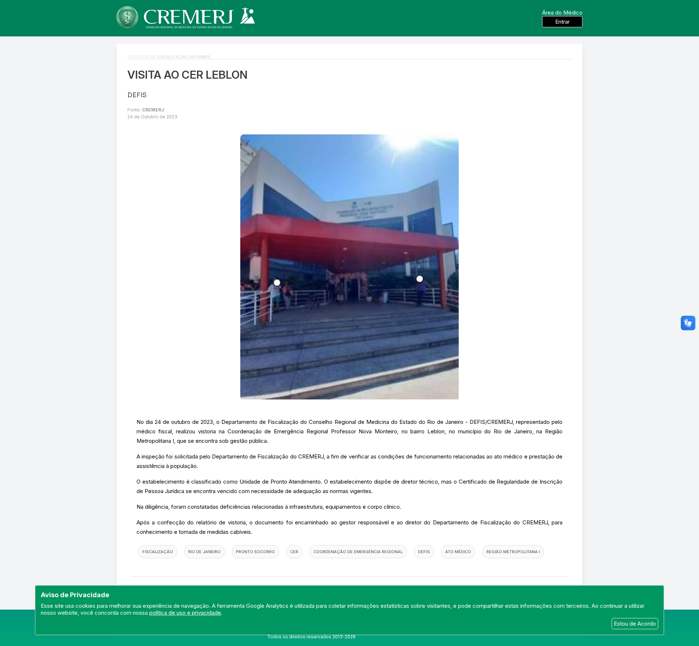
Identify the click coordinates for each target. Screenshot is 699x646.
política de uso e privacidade (185, 612)
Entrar (562, 21)
